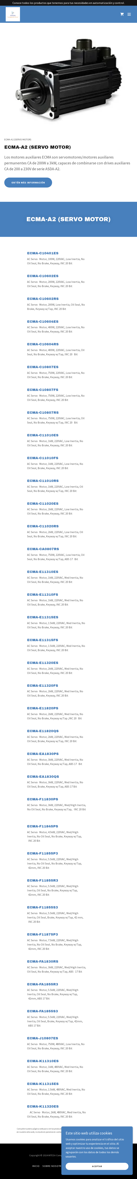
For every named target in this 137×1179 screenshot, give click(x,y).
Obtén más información (28, 182)
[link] (13, 14)
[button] (129, 14)
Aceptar (97, 1166)
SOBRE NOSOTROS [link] (53, 1166)
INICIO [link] (36, 1166)
